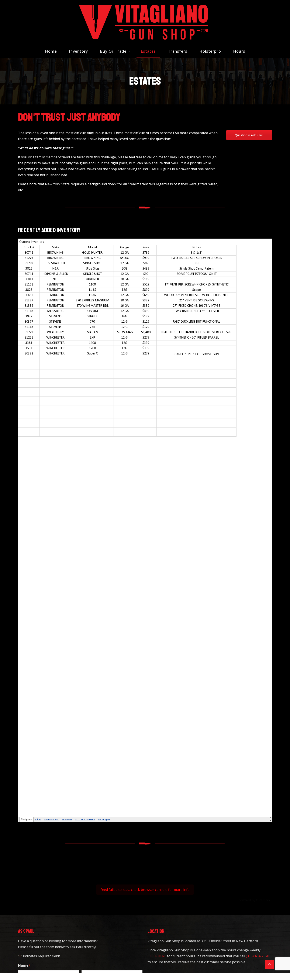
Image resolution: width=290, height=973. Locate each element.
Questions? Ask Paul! (249, 135)
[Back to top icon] (269, 964)
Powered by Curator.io (254, 900)
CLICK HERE (157, 956)
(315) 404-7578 (257, 956)
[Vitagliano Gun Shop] (145, 22)
